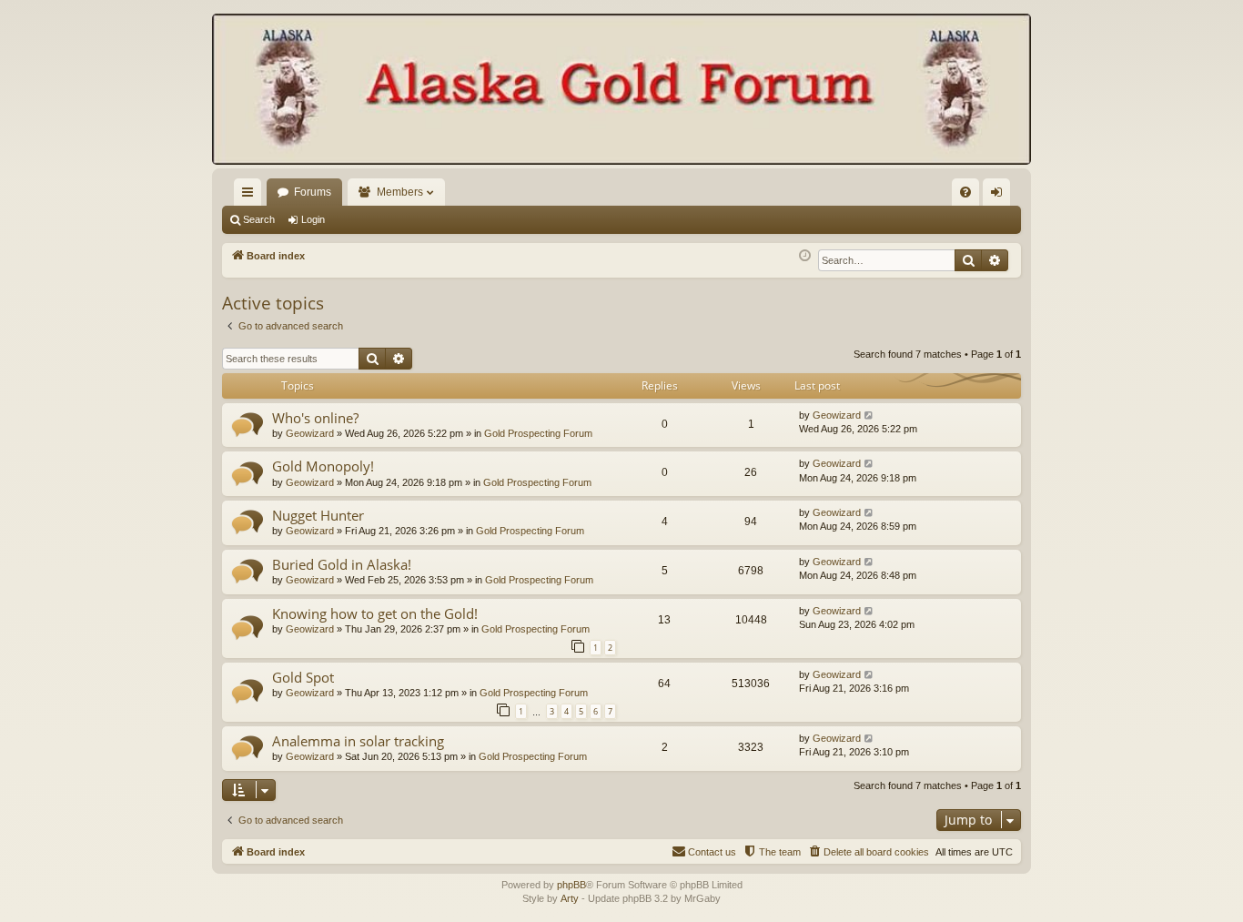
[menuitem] (965, 192)
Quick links (251, 196)
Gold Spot (303, 677)
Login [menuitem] (1000, 196)
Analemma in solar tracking (358, 741)
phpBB (571, 884)
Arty (570, 898)
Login (313, 219)
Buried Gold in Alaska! (341, 564)
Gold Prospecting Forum (538, 433)
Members (400, 192)
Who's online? (315, 418)
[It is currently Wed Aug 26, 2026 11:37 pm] (805, 256)
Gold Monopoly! (323, 466)
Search (259, 219)
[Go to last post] (869, 415)
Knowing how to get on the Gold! (375, 613)
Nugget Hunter (318, 515)
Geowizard (310, 433)
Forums (312, 192)
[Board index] (621, 91)
